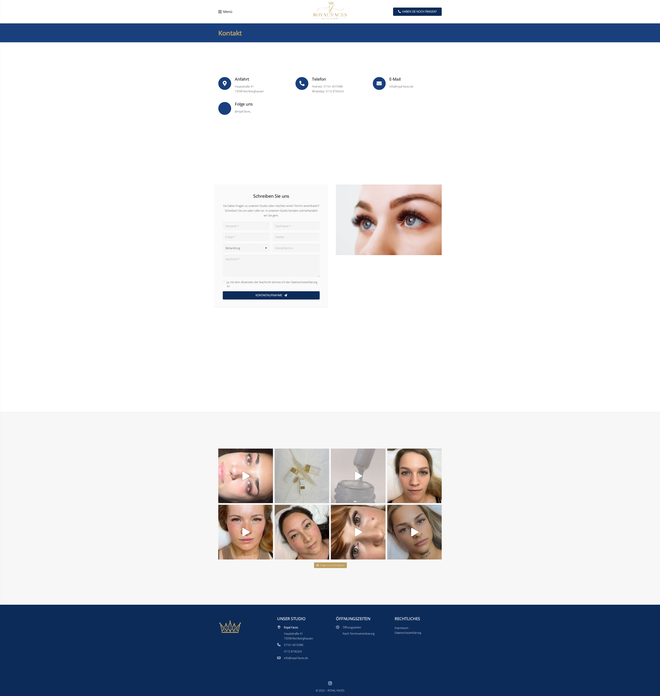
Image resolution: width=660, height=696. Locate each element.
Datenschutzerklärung (408, 633)
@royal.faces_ (243, 111)
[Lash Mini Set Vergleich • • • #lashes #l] (414, 476)
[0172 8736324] (280, 651)
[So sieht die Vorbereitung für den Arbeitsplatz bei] (358, 476)
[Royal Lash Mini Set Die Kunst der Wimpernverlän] (245, 532)
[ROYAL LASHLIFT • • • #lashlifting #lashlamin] (245, 476)
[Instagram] (330, 683)
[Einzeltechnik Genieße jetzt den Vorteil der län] (414, 532)
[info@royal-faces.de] (280, 658)
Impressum (401, 628)
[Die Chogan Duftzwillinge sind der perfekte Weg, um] (302, 476)
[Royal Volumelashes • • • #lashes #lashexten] (358, 532)
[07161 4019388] (280, 645)
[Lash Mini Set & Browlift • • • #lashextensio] (302, 532)
